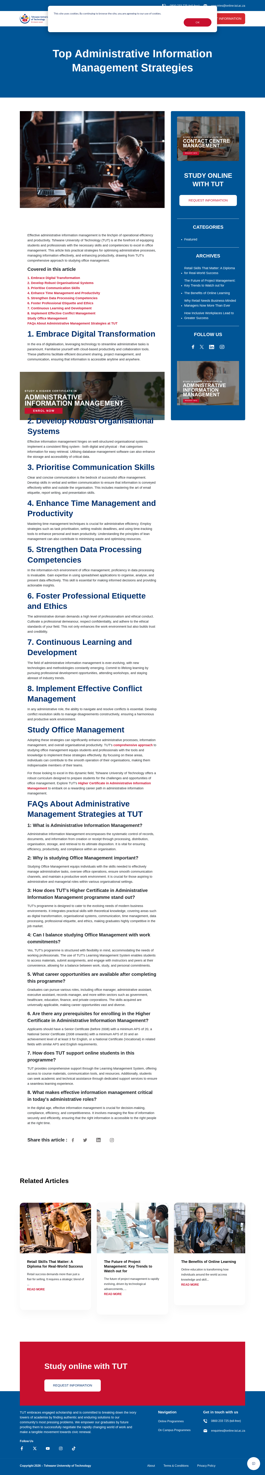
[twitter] (202, 346)
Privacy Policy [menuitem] (206, 1465)
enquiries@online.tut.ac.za (228, 5)
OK (198, 22)
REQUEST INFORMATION (208, 200)
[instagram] (222, 346)
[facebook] (193, 346)
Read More (36, 1289)
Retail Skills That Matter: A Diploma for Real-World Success (209, 270)
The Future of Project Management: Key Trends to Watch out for (209, 283)
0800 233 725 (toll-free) (226, 1420)
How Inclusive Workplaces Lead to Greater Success (209, 315)
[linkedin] (211, 346)
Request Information (221, 18)
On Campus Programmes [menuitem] (174, 1430)
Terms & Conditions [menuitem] (176, 1465)
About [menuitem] (151, 1465)
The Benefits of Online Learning (207, 293)
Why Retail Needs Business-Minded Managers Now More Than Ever (210, 303)
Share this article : (47, 1140)
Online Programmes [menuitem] (171, 1421)
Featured (190, 239)
